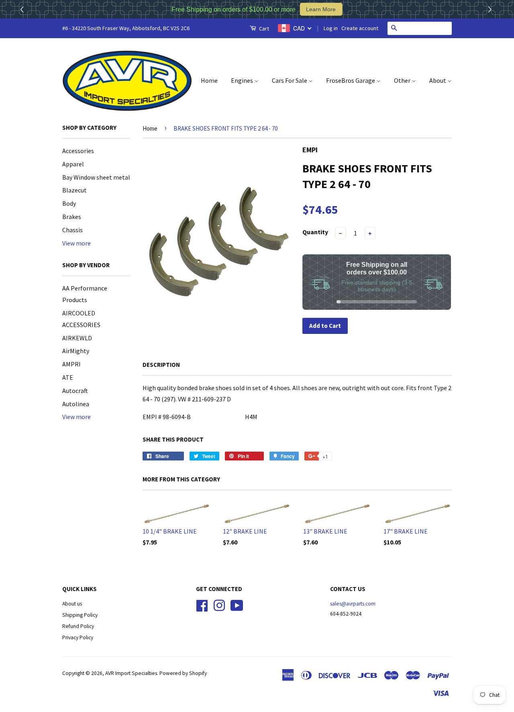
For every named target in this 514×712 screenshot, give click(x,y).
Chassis (72, 230)
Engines (242, 80)
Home (209, 80)
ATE (67, 377)
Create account (359, 28)
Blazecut (74, 190)
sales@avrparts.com (352, 603)
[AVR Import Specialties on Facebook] (202, 605)
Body (69, 203)
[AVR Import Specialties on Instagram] (219, 605)
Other (403, 80)
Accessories (78, 151)
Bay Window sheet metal (96, 177)
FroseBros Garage (351, 80)
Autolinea (75, 404)
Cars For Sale (290, 80)
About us (72, 603)
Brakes (71, 217)
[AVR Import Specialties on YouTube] (236, 605)
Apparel (73, 164)
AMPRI (71, 364)
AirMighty (75, 351)
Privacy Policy (77, 637)
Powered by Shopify (183, 673)
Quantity (315, 232)
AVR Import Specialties (131, 673)
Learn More (321, 9)
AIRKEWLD (77, 338)
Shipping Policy (80, 615)
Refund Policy (78, 626)
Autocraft (75, 391)
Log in (331, 28)
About (438, 80)
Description (161, 364)
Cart (263, 28)
